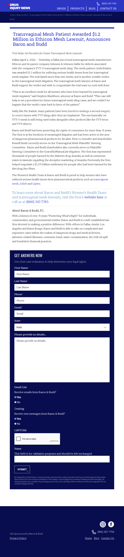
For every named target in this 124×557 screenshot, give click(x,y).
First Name (21, 267)
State (18, 320)
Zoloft (23, 183)
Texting (19, 408)
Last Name (21, 281)
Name (17, 448)
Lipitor (36, 183)
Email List (20, 387)
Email (18, 307)
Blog (92, 8)
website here (93, 197)
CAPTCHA (20, 430)
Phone (19, 294)
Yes (19, 397)
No (18, 402)
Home (88, 538)
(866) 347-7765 (37, 202)
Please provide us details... (30, 334)
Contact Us (108, 8)
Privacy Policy (18, 538)
